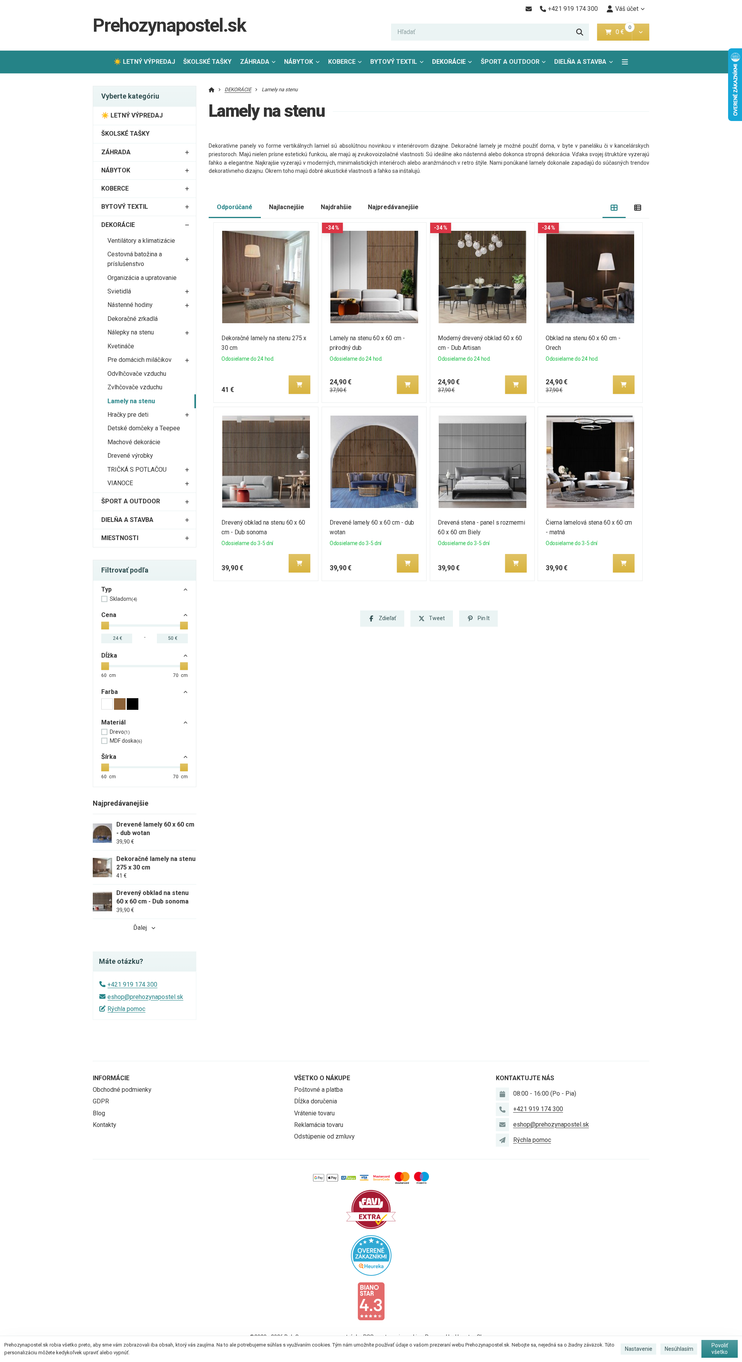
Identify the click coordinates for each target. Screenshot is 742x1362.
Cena (108, 615)
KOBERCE (342, 61)
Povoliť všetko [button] (719, 1348)
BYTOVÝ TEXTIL (393, 61)
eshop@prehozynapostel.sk (145, 997)
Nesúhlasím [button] (679, 1349)
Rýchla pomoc (126, 1009)
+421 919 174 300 (132, 984)
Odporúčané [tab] (234, 207)
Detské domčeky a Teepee (143, 428)
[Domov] (211, 89)
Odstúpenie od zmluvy (324, 1136)
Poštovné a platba (318, 1089)
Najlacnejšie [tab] (286, 207)
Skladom (123, 599)
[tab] (614, 207)
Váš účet (626, 8)
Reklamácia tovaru (318, 1124)
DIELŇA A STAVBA (580, 61)
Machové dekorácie (133, 442)
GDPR (101, 1101)
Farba (109, 691)
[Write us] (502, 1140)
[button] (640, 32)
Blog (99, 1113)
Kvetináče (120, 346)
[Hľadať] (579, 32)
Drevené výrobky (130, 455)
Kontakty (104, 1124)
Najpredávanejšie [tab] (393, 207)
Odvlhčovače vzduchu (136, 373)
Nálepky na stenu (130, 332)
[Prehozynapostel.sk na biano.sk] (371, 1300)
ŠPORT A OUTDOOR (510, 61)
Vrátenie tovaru (314, 1113)
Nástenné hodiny (130, 305)
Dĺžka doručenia (315, 1101)
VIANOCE (120, 483)
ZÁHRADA (254, 61)
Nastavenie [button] (638, 1349)
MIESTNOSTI (119, 538)
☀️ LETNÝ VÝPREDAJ (144, 61)
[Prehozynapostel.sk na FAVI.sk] (371, 1208)
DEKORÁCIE (449, 61)
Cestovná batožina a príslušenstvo (134, 259)
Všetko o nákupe (322, 1078)
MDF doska (126, 741)
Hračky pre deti (127, 414)
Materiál (113, 722)
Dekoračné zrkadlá (132, 318)
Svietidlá (119, 291)
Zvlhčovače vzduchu (134, 387)
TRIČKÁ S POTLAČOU (137, 469)
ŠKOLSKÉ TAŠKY (207, 61)
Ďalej (140, 927)
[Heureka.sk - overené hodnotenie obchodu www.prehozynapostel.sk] (371, 1254)
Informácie (111, 1078)
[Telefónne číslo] (502, 1109)
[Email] (528, 9)
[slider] (105, 625)
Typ (106, 589)
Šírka (108, 756)
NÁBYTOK (298, 61)
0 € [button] (623, 31)
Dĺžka (109, 655)
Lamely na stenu (131, 401)
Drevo (120, 732)
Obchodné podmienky (122, 1089)
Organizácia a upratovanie (142, 277)
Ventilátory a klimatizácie (141, 240)
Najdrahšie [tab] (336, 207)
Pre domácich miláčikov (139, 359)
